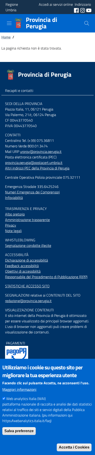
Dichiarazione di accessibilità (26, 260)
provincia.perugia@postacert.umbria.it (33, 162)
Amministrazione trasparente (27, 219)
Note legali (13, 230)
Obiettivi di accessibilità (23, 271)
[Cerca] (86, 23)
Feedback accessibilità (22, 265)
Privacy (10, 225)
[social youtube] (89, 10)
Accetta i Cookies (74, 447)
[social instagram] (83, 10)
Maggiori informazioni (19, 389)
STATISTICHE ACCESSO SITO (27, 286)
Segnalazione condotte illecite (28, 245)
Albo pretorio (15, 214)
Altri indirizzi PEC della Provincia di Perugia (37, 168)
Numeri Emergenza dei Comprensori (32, 192)
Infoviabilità (14, 197)
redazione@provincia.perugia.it (28, 300)
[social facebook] (76, 10)
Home (6, 37)
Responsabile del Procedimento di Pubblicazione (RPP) (46, 277)
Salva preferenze (19, 431)
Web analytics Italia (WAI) (26, 398)
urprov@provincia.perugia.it (41, 151)
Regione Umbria (12, 7)
